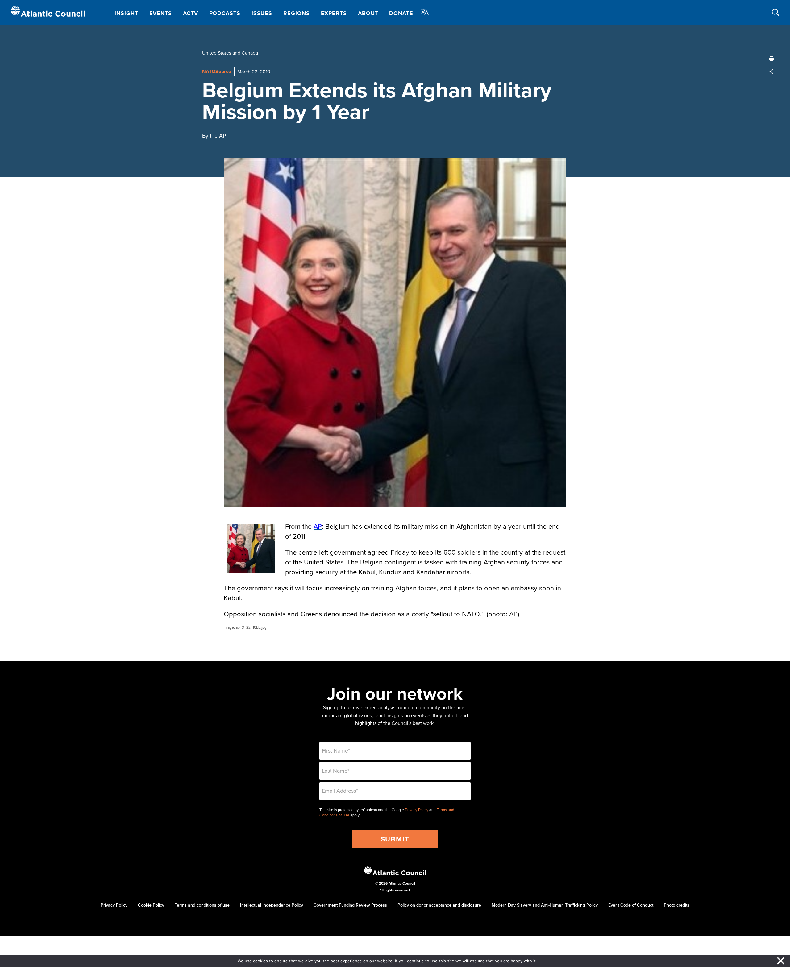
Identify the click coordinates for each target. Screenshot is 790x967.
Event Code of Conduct (630, 905)
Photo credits (676, 905)
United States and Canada (230, 52)
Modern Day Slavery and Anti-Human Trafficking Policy (545, 905)
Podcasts (224, 13)
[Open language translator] (424, 12)
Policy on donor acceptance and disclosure (439, 905)
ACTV (190, 13)
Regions (296, 13)
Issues (262, 13)
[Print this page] (771, 58)
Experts (334, 13)
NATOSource (216, 71)
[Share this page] (771, 71)
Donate (401, 13)
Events (160, 13)
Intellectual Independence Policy (271, 905)
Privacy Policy (416, 810)
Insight (126, 13)
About (368, 13)
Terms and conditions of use (202, 905)
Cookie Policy (151, 905)
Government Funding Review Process (350, 905)
